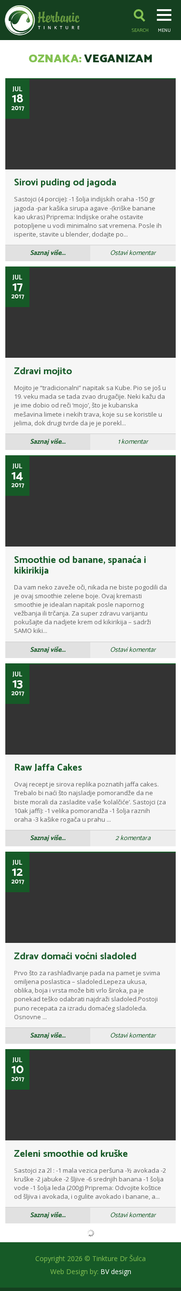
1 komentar (133, 442)
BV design (115, 1271)
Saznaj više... (48, 253)
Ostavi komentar (133, 253)
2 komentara (133, 838)
